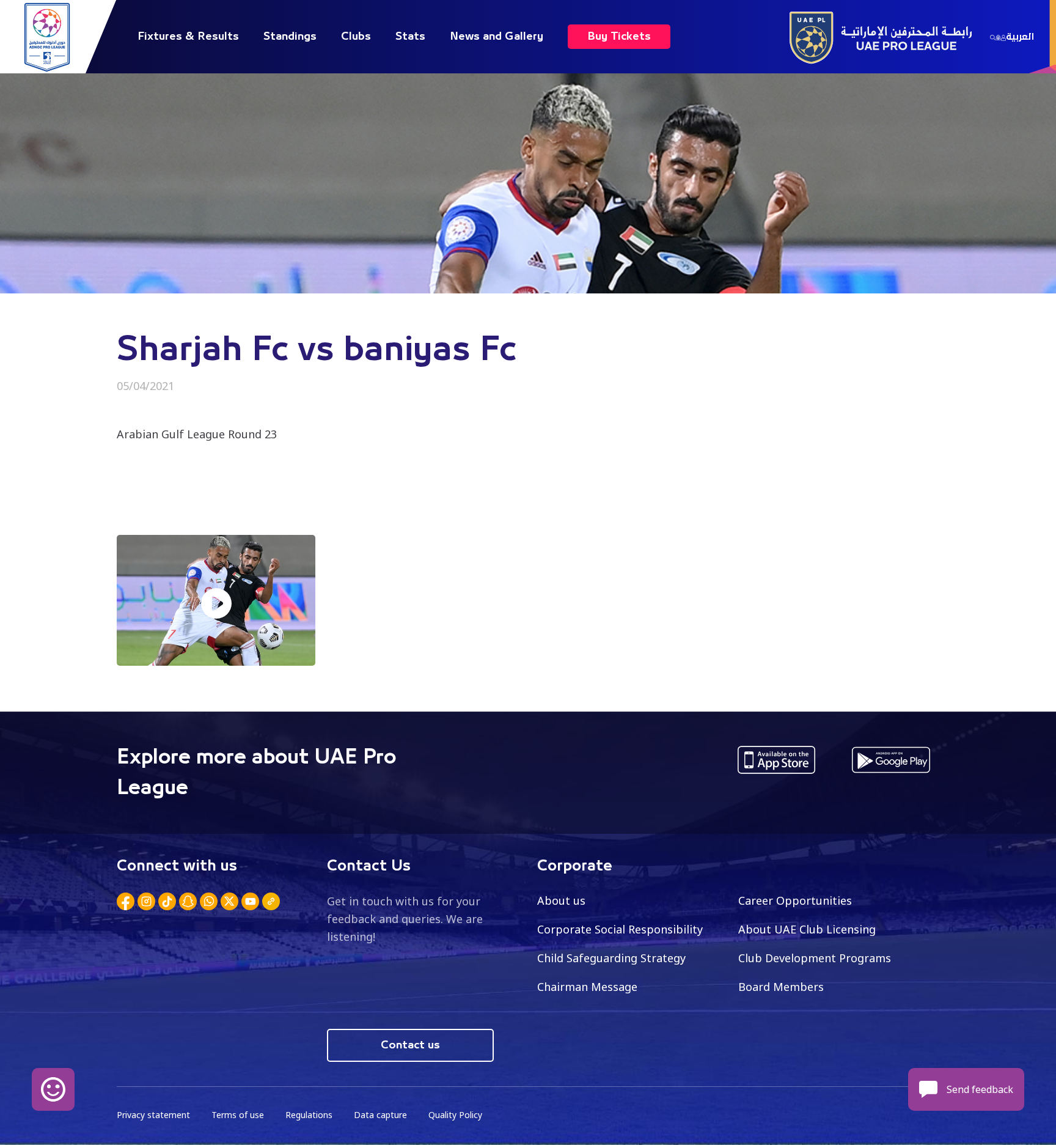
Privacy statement (153, 1115)
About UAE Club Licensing (807, 929)
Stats (410, 37)
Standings (290, 37)
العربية (1020, 36)
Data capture (380, 1115)
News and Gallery (496, 37)
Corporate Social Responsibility (620, 929)
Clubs (356, 37)
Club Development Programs (814, 958)
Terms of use (237, 1115)
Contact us (410, 1045)
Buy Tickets (619, 37)
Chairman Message (587, 986)
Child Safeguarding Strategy (611, 958)
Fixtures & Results (188, 37)
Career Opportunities (795, 900)
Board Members (781, 986)
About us (561, 900)
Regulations (308, 1115)
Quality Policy (455, 1115)
